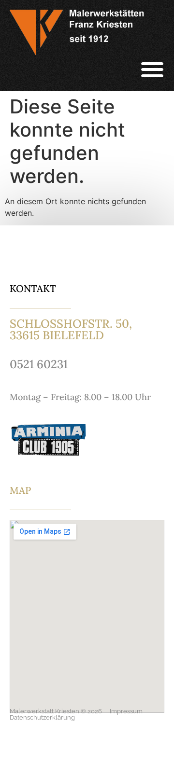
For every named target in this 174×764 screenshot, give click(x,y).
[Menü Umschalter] (152, 69)
